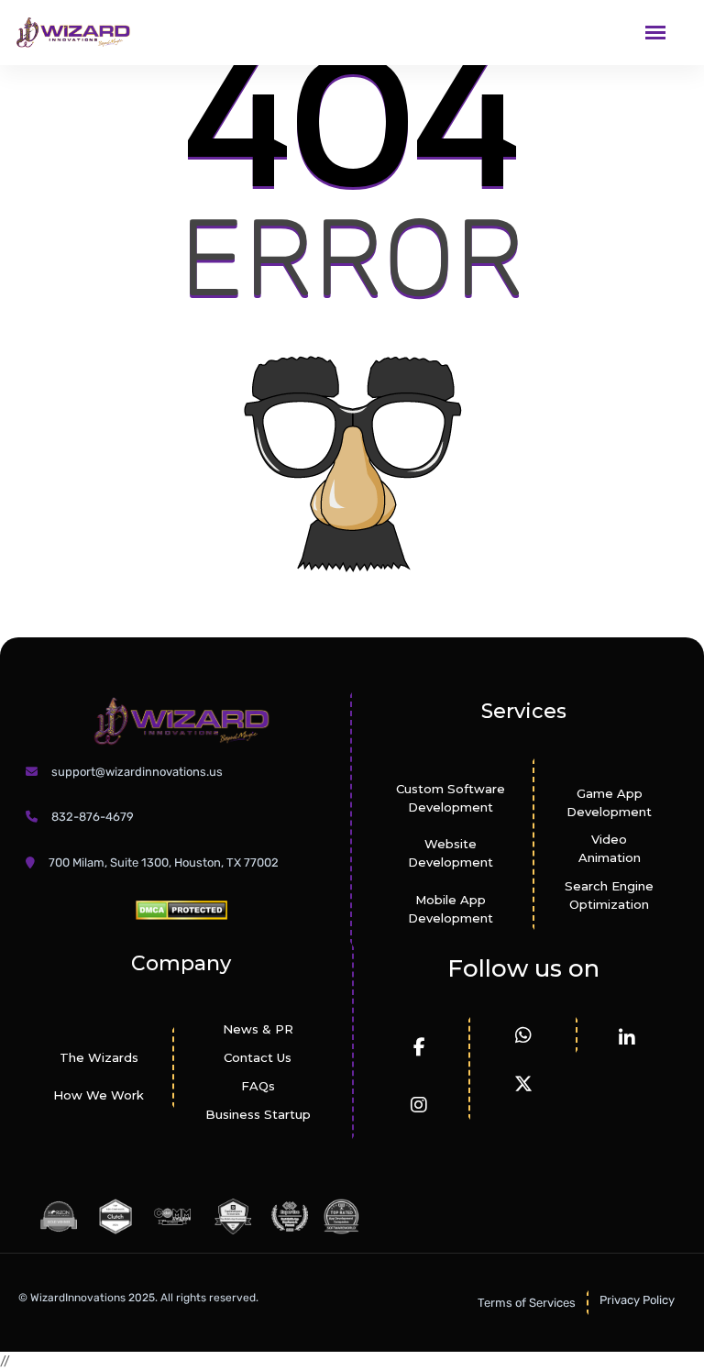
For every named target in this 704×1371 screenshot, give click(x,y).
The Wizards (99, 1057)
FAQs (258, 1085)
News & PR (258, 1029)
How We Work (98, 1095)
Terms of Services (527, 1303)
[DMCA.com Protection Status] (181, 909)
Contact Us (258, 1057)
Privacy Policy (637, 1300)
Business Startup (258, 1114)
